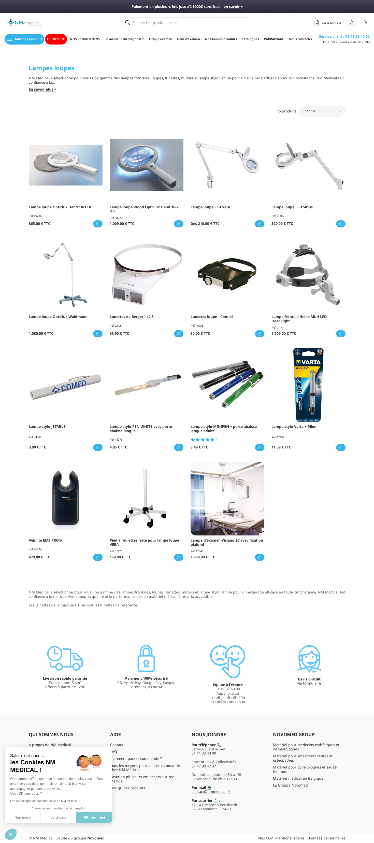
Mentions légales (290, 838)
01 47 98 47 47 (204, 766)
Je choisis (58, 817)
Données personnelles (326, 838)
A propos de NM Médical (50, 744)
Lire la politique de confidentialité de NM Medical (44, 801)
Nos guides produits (127, 788)
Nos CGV (265, 838)
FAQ (113, 751)
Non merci (23, 817)
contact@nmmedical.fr (211, 791)
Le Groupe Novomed (290, 785)
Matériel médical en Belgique (298, 778)
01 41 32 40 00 (204, 753)
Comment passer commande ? (136, 758)
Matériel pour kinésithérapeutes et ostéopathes (303, 758)
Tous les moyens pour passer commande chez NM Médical (145, 767)
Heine (80, 605)
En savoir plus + (42, 89)
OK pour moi (94, 817)
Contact (116, 744)
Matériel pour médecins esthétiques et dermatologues (306, 746)
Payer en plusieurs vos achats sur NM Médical (142, 778)
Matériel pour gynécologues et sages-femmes (305, 769)
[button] (11, 834)
